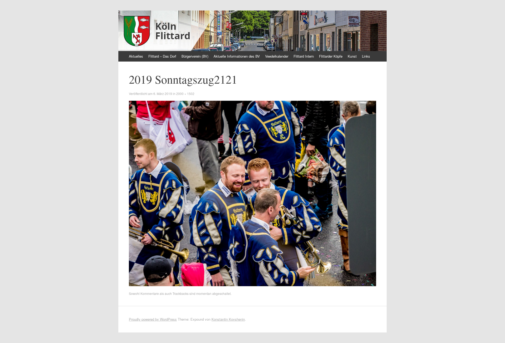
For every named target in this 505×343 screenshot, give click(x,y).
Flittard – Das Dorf (162, 56)
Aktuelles (136, 56)
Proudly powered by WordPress (153, 319)
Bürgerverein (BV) (194, 56)
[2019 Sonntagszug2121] (252, 284)
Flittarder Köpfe (330, 56)
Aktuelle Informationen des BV (237, 56)
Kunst (352, 56)
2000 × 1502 (185, 93)
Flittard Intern (304, 56)
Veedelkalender (276, 56)
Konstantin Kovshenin (228, 319)
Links (366, 56)
